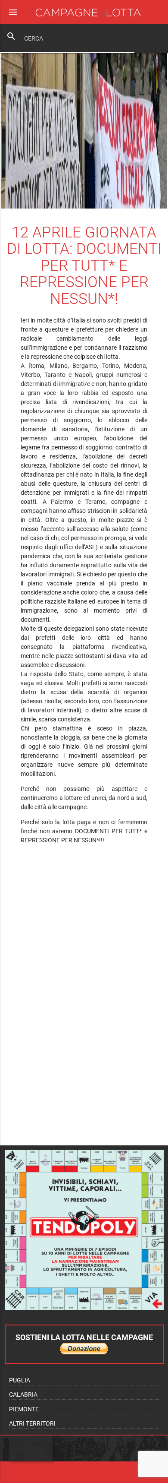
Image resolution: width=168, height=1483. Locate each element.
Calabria (23, 1394)
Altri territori (32, 1423)
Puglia (19, 1380)
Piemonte (24, 1409)
